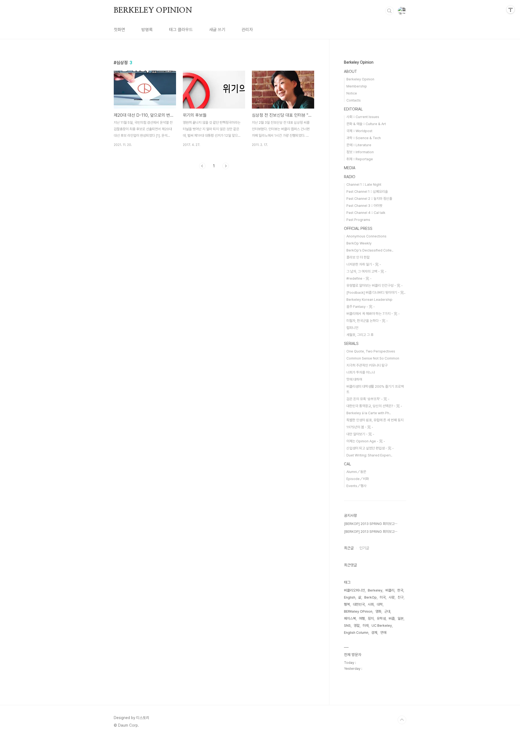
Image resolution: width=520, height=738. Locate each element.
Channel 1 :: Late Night (363, 184)
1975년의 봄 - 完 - (359, 427)
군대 (387, 611)
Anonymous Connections (366, 236)
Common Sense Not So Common (372, 358)
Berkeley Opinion (358, 62)
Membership (356, 86)
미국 (383, 597)
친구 (401, 597)
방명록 (147, 29)
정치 (371, 618)
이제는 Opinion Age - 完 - (365, 441)
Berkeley (375, 590)
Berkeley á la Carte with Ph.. (368, 413)
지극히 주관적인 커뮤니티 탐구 (367, 365)
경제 (374, 633)
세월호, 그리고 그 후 (359, 335)
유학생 (381, 618)
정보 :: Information (360, 152)
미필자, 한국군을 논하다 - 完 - (367, 321)
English (349, 597)
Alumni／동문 (356, 472)
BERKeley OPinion (358, 611)
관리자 (247, 29)
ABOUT (350, 71)
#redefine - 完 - (359, 278)
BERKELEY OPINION (153, 10)
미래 (366, 625)
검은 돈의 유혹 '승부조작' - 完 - (367, 399)
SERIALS (351, 343)
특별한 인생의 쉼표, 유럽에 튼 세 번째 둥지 (375, 420)
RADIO (349, 177)
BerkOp (370, 597)
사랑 (392, 597)
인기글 (364, 548)
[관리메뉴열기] (510, 9)
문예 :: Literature (358, 145)
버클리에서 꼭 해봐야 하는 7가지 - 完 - (373, 314)
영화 (378, 611)
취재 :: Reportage (359, 159)
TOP (402, 720)
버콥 (392, 618)
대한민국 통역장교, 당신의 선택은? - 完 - (374, 406)
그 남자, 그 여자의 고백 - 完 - (366, 271)
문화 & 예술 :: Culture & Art (366, 124)
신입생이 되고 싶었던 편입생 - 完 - (370, 448)
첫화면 (119, 29)
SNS (347, 625)
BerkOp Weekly (359, 243)
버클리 (389, 590)
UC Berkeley (382, 625)
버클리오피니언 (354, 590)
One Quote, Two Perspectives (370, 351)
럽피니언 (352, 328)
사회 (371, 604)
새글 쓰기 (217, 29)
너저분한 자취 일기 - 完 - (363, 264)
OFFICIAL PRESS (358, 228)
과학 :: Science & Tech (363, 138)
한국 (400, 590)
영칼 (357, 625)
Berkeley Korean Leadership (369, 300)
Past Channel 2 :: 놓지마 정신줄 (369, 199)
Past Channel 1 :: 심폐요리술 (367, 192)
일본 (401, 618)
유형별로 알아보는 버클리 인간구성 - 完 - (374, 285)
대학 (380, 604)
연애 (383, 633)
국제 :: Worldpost (359, 131)
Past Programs (358, 220)
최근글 (349, 548)
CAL (347, 464)
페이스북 (350, 618)
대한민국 (359, 604)
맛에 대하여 (354, 379)
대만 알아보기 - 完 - (360, 434)
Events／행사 (356, 486)
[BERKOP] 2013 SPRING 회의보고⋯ (370, 524)
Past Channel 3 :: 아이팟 (364, 206)
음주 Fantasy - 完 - (360, 307)
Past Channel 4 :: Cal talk (365, 213)
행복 (347, 604)
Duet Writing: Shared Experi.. (369, 455)
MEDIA (349, 168)
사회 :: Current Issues (362, 117)
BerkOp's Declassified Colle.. (369, 250)
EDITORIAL (353, 109)
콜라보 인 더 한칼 (358, 257)
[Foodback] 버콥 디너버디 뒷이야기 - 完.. (375, 292)
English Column (356, 633)
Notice (351, 93)
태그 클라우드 (181, 29)
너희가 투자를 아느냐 (360, 372)
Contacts (353, 100)
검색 (389, 11)
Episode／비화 (357, 479)
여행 (362, 618)
